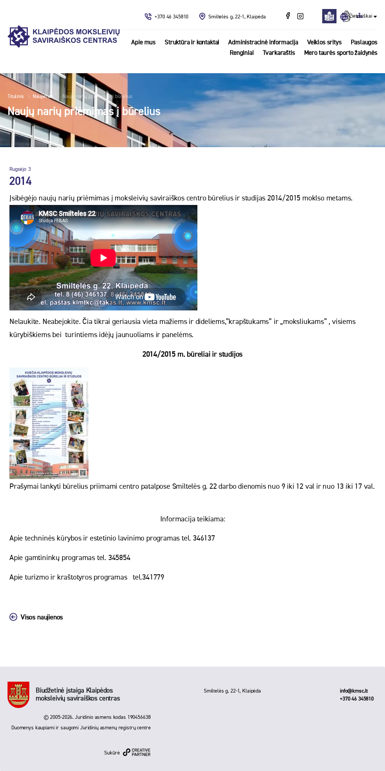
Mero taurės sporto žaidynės (340, 53)
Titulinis (16, 96)
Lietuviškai (360, 16)
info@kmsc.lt (354, 691)
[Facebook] (288, 16)
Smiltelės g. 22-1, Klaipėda (236, 17)
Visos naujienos (42, 617)
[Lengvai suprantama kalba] (331, 16)
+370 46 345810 (172, 17)
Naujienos (43, 96)
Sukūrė (112, 753)
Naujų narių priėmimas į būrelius (97, 96)
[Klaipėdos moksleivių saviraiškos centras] (64, 36)
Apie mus (143, 42)
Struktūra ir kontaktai (192, 42)
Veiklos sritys (324, 42)
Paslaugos (364, 42)
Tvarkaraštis (279, 53)
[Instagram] (300, 16)
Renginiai (241, 53)
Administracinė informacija (263, 42)
